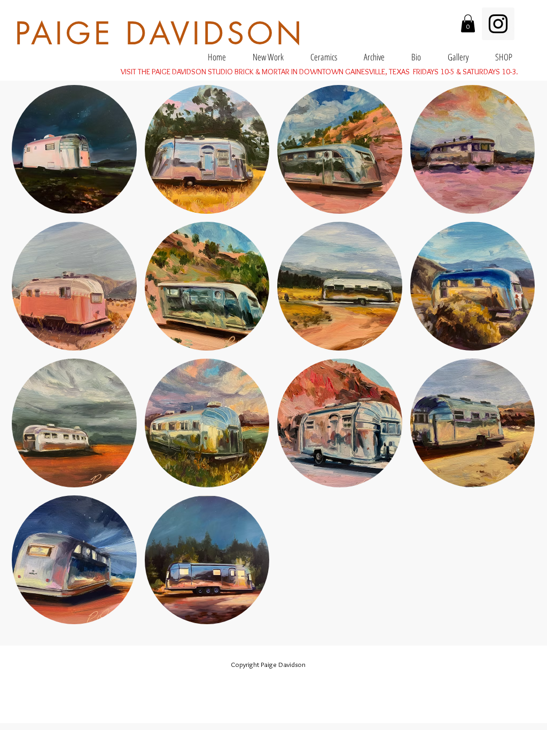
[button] (467, 23)
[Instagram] (498, 23)
